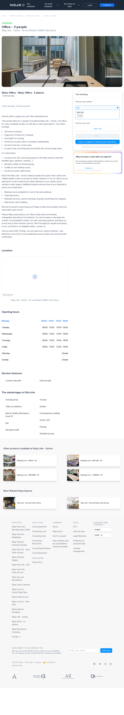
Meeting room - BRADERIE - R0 (28, 475)
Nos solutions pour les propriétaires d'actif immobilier (61, 544)
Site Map (29, 662)
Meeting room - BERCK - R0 (27, 460)
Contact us (89, 168)
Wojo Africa (37, 562)
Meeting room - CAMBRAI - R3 (92, 475)
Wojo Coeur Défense (21, 585)
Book (97, 136)
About (55, 527)
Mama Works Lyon (20, 597)
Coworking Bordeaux (41, 548)
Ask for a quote (59, 536)
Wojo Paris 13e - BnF (21, 565)
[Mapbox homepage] (8, 294)
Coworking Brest (39, 553)
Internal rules (79, 531)
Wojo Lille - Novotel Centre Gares (29, 503)
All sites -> (16, 637)
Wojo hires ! (58, 531)
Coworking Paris (39, 527)
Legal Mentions (79, 536)
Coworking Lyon (39, 531)
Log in (90, 5)
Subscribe (106, 650)
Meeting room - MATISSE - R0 (91, 460)
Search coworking (16, 16)
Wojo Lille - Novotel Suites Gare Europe (95, 503)
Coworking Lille (39, 536)
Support (38, 662)
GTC (75, 527)
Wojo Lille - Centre (33, 16)
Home (4, 16)
